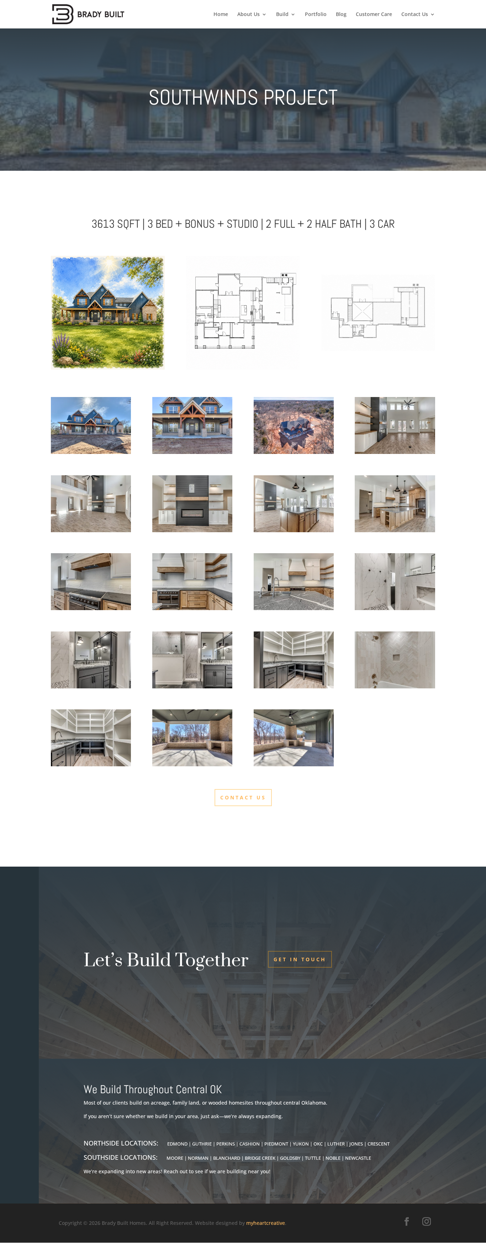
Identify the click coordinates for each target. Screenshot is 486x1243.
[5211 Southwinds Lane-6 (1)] (192, 452)
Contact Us (414, 14)
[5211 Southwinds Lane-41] (91, 686)
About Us (248, 14)
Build (282, 14)
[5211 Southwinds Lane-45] (395, 608)
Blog (341, 14)
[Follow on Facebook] (406, 1221)
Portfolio (316, 14)
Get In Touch (300, 959)
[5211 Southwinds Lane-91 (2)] (294, 452)
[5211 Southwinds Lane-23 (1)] (294, 608)
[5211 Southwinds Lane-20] (395, 530)
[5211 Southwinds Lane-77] (294, 764)
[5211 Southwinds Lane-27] (294, 530)
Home (220, 14)
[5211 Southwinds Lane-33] (294, 686)
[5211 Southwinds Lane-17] (192, 530)
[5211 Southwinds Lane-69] (395, 686)
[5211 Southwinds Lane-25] (91, 608)
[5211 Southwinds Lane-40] (192, 686)
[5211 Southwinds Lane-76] (192, 764)
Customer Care (374, 14)
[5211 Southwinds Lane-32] (91, 764)
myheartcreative (265, 1223)
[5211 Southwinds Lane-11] (395, 452)
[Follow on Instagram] (426, 1221)
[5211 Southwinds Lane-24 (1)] (192, 608)
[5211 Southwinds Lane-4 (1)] (91, 452)
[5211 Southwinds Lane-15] (91, 530)
